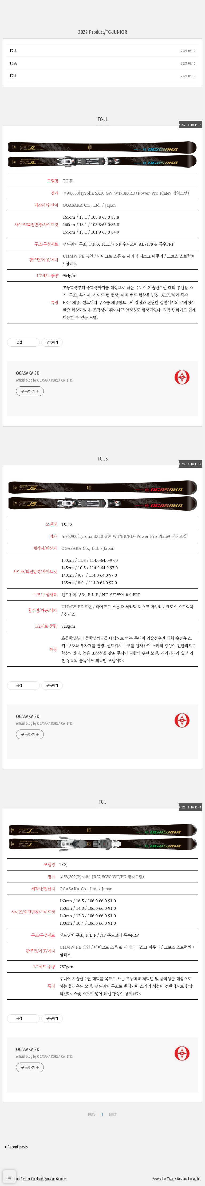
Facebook (37, 1178)
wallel (196, 1178)
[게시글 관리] (33, 342)
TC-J (13, 76)
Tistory (171, 1178)
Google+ (61, 1178)
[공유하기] (27, 342)
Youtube (50, 1178)
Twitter (25, 1178)
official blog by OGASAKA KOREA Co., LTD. (44, 380)
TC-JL (13, 51)
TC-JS (13, 63)
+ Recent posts (16, 1146)
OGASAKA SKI (28, 373)
